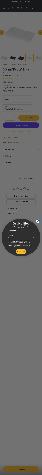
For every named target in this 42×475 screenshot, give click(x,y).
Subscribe (21, 251)
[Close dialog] (38, 221)
